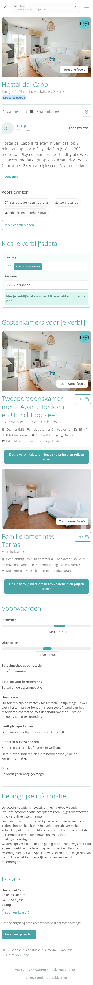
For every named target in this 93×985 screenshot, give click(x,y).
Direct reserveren (14, 97)
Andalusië (42, 91)
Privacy (19, 970)
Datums (10, 258)
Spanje (59, 91)
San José (9, 91)
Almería (25, 91)
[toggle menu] (86, 8)
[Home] (4, 950)
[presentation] (46, 266)
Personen (12, 276)
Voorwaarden (39, 970)
